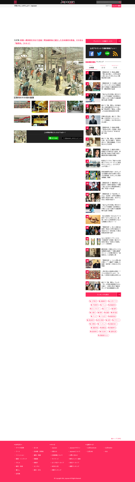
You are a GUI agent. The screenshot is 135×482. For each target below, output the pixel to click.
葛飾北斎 (113, 331)
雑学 (114, 309)
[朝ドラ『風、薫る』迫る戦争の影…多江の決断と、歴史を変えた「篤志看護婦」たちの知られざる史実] (93, 142)
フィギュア (102, 324)
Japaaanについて (75, 451)
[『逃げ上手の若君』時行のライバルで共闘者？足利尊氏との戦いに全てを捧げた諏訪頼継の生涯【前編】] (93, 98)
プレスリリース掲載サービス (102, 41)
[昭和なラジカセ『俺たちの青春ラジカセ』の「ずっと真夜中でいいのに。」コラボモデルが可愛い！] (93, 164)
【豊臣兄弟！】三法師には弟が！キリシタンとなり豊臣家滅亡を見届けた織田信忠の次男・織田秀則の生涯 (111, 86)
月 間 (115, 67)
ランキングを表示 (103, 294)
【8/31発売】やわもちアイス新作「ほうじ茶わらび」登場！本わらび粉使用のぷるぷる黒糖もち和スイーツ (111, 219)
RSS (115, 53)
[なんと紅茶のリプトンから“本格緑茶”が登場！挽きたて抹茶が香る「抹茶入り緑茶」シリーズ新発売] (93, 242)
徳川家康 (101, 320)
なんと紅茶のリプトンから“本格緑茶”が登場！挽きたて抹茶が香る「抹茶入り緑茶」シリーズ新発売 (111, 241)
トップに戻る (117, 439)
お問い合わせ (74, 455)
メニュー (15, 2)
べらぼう (103, 316)
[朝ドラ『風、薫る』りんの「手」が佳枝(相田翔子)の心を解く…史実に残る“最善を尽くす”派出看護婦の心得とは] (93, 286)
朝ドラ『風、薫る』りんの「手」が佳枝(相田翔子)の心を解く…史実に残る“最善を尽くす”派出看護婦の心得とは (110, 286)
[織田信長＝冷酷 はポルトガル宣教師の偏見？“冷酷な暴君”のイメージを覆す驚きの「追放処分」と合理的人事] (93, 253)
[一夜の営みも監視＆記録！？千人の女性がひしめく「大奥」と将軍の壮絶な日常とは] (93, 275)
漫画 (107, 312)
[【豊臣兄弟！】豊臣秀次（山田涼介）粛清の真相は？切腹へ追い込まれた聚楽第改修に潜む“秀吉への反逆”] (93, 186)
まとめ (36, 448)
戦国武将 (113, 305)
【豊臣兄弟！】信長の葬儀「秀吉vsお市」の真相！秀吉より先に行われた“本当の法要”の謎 (111, 130)
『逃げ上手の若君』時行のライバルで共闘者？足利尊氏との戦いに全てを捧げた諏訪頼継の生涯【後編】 (111, 208)
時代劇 (115, 312)
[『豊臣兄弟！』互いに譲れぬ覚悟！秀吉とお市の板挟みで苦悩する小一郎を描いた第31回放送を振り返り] (93, 231)
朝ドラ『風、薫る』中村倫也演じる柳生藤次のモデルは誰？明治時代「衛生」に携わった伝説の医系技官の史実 (111, 108)
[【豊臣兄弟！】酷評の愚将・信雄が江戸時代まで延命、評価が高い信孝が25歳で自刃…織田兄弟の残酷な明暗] (93, 153)
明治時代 (91, 320)
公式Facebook (91, 53)
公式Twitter (99, 53)
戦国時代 (103, 301)
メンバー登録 (116, 6)
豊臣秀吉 (95, 328)
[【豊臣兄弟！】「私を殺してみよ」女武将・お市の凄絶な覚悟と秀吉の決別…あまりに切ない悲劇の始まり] (93, 197)
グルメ (18, 463)
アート (18, 451)
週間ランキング (74, 466)
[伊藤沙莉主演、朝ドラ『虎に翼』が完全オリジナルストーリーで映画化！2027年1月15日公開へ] (93, 120)
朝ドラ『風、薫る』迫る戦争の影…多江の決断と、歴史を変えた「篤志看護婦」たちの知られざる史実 (111, 141)
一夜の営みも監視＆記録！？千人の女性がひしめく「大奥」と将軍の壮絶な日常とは (111, 273)
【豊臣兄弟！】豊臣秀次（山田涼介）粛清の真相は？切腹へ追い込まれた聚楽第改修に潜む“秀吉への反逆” (111, 185)
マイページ (55, 459)
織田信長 (113, 316)
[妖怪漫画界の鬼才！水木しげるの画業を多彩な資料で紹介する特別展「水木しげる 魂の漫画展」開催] (93, 175)
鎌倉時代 (113, 328)
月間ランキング (56, 470)
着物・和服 (37, 455)
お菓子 (93, 312)
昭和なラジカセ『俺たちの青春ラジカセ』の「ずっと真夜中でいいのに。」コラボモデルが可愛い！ (111, 163)
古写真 (18, 474)
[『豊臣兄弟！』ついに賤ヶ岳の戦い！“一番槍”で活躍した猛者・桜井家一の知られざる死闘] (93, 264)
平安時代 (95, 305)
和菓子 (36, 463)
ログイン (108, 6)
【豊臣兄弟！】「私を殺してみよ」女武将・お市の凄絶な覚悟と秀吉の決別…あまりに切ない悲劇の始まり (111, 197)
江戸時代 (94, 301)
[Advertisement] (31, 22)
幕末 (100, 312)
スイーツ (107, 309)
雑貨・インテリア (21, 459)
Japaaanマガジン (75, 448)
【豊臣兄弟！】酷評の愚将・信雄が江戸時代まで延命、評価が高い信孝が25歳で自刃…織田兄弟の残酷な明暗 (111, 152)
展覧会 (104, 328)
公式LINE (107, 53)
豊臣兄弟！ (113, 324)
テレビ (95, 316)
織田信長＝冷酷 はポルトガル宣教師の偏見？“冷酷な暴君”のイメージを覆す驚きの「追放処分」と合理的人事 (111, 252)
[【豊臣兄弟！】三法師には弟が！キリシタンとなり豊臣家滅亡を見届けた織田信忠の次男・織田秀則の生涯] (93, 87)
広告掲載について (57, 455)
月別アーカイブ (74, 463)
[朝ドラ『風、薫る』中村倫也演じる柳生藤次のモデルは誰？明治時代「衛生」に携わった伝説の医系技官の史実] (93, 109)
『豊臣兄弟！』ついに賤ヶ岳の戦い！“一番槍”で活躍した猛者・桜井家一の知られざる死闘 (111, 263)
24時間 (91, 67)
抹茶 (108, 320)
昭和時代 (94, 331)
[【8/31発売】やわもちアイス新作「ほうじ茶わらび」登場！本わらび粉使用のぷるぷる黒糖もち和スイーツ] (93, 220)
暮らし (18, 470)
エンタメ (36, 466)
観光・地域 (19, 466)
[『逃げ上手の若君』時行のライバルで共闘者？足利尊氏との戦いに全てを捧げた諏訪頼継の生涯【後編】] (93, 208)
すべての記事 (20, 448)
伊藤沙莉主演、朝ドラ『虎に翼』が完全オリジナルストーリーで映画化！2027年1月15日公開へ (111, 119)
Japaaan (67, 2)
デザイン (117, 320)
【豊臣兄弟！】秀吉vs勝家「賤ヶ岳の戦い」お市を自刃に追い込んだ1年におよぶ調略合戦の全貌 (111, 75)
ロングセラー (96, 309)
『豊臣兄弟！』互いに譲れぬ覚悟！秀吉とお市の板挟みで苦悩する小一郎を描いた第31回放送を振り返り (111, 230)
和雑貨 (36, 459)
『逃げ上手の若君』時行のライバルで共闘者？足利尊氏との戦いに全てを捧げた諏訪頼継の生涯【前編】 (111, 97)
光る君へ (104, 331)
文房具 (93, 324)
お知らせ (54, 451)
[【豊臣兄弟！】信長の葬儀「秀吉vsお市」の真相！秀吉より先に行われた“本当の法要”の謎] (93, 131)
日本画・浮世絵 (38, 451)
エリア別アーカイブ (58, 463)
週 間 (103, 67)
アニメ (104, 305)
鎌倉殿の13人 (104, 335)
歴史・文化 (37, 470)
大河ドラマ (113, 301)
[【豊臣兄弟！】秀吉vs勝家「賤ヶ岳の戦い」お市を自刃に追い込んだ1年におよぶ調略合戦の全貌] (93, 76)
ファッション (20, 455)
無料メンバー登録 (75, 459)
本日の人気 (55, 466)
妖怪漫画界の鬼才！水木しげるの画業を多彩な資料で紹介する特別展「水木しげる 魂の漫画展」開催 (111, 174)
